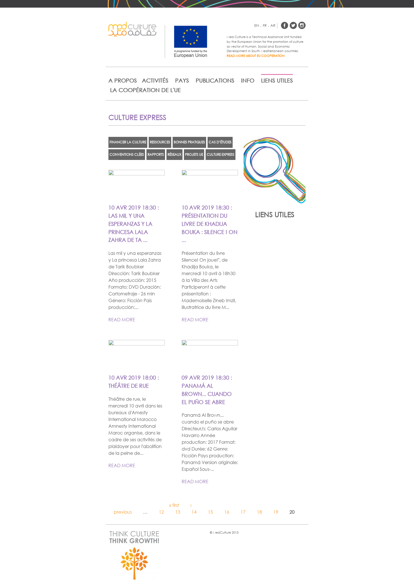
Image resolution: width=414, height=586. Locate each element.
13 (177, 512)
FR (266, 25)
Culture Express (220, 154)
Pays (182, 80)
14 (194, 512)
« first (174, 505)
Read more (121, 319)
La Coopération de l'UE (145, 90)
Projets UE (194, 154)
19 (275, 512)
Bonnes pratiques (189, 142)
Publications (215, 80)
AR (272, 25)
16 (226, 512)
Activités (155, 80)
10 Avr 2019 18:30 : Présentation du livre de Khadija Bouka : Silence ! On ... (209, 223)
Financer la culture (128, 142)
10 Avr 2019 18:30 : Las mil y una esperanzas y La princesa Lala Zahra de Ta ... (133, 223)
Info (247, 80)
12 (161, 512)
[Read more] (136, 194)
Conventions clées (127, 154)
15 (210, 512)
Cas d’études (220, 142)
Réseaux (174, 154)
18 (259, 512)
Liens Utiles (277, 80)
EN (257, 25)
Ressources (160, 142)
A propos (122, 80)
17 (243, 512)
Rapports (156, 154)
